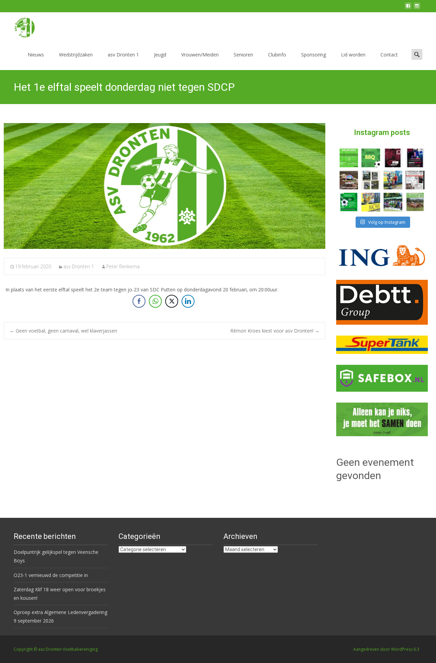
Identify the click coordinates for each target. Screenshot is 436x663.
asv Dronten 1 (123, 54)
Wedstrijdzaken (76, 54)
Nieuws (36, 54)
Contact (389, 54)
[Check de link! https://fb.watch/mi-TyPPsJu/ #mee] (349, 180)
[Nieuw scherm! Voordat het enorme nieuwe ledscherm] (370, 180)
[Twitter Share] (171, 301)
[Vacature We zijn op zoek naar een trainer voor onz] (349, 202)
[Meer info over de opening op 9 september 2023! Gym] (393, 158)
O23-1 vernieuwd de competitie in (51, 575)
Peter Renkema (123, 266)
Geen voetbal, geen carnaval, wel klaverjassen (63, 330)
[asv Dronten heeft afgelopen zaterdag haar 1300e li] (393, 180)
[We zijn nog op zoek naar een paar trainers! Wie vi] (349, 158)
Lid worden (353, 54)
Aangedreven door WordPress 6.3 (386, 649)
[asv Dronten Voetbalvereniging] (19, 25)
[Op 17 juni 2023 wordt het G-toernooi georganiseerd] (415, 202)
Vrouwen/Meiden (200, 54)
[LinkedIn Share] (188, 301)
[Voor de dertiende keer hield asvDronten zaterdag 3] (393, 202)
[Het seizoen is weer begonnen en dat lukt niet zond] (370, 158)
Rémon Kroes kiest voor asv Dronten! (275, 330)
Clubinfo (277, 54)
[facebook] (408, 8)
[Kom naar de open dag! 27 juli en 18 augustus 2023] (415, 180)
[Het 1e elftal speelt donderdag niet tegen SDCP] (164, 186)
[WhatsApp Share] (155, 301)
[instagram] (417, 8)
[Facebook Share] (139, 301)
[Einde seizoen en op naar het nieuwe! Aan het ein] (370, 202)
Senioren (243, 54)
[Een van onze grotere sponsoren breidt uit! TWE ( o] (415, 158)
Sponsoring (313, 54)
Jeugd (160, 54)
